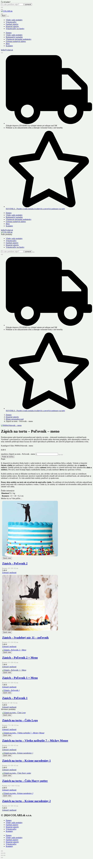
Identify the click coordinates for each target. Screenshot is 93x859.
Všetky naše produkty (14, 20)
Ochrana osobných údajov (16, 41)
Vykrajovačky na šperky (15, 29)
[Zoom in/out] (4, 853)
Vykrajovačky (11, 22)
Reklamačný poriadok (14, 37)
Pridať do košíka (8, 457)
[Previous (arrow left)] (2, 855)
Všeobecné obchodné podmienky (18, 39)
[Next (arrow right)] (4, 855)
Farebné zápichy (12, 24)
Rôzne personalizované (15, 419)
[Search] (2, 52)
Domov (9, 33)
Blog (8, 44)
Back (4, 16)
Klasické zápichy (12, 26)
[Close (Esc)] (2, 853)
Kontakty (9, 46)
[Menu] (2, 9)
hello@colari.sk (7, 50)
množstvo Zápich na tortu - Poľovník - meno (18, 454)
